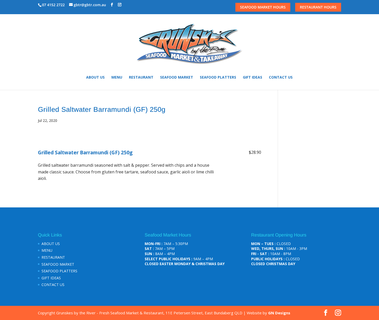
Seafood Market (176, 77)
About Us (95, 77)
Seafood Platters (218, 77)
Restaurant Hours (318, 7)
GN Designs (279, 312)
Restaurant (141, 77)
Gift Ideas (252, 77)
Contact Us (281, 77)
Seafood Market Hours (263, 7)
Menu (116, 77)
